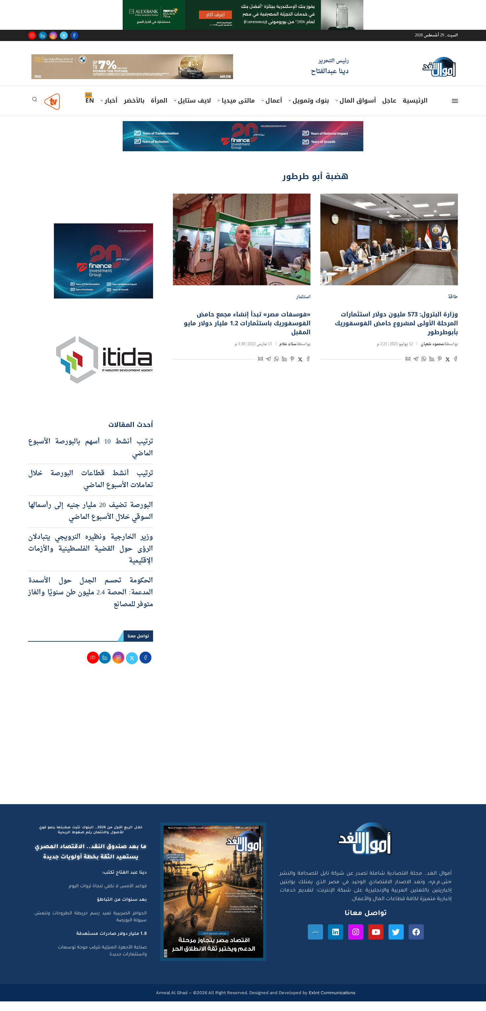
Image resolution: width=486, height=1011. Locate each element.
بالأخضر (134, 101)
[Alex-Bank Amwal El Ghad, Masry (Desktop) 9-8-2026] (243, 6)
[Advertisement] (243, 741)
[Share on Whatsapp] (424, 359)
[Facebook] (74, 35)
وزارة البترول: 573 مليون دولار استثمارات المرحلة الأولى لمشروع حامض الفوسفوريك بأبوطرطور (396, 323)
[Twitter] (64, 35)
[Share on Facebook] (455, 359)
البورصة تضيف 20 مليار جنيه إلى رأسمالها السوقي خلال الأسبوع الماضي (90, 511)
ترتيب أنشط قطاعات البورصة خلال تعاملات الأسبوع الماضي (90, 479)
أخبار (110, 101)
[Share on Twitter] (447, 359)
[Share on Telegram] (416, 359)
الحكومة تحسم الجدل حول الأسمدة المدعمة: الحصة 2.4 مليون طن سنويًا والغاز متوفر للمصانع (90, 592)
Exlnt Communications (331, 992)
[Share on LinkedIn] (431, 359)
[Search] (34, 101)
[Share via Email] (408, 359)
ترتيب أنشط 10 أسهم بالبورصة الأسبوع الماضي (90, 448)
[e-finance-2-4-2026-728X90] (243, 127)
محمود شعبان (432, 344)
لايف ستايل (194, 101)
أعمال (273, 101)
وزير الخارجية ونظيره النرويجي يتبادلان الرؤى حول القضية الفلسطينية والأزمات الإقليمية (90, 549)
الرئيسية (415, 101)
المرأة (159, 101)
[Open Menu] (455, 101)
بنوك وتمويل (311, 101)
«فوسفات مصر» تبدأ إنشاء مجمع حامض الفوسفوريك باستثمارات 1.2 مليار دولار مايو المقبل (247, 323)
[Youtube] (32, 35)
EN (89, 101)
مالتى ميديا (238, 101)
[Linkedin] (43, 35)
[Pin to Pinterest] (439, 359)
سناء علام (288, 344)
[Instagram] (53, 35)
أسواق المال (358, 101)
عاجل (389, 101)
